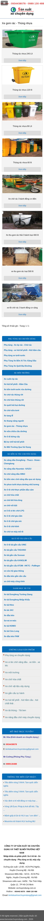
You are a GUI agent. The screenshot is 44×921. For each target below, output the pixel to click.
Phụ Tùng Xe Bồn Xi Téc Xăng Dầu (20, 361)
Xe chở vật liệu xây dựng (17, 686)
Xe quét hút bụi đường (14, 405)
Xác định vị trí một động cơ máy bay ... (21, 801)
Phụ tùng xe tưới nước (14, 355)
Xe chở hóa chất (13, 679)
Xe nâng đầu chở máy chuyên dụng (22, 717)
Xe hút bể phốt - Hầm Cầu (16, 384)
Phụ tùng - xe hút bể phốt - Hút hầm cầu (22, 350)
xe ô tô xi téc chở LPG (14, 511)
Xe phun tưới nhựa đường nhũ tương (21, 484)
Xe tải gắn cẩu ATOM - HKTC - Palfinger (22, 566)
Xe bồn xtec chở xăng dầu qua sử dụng (22, 479)
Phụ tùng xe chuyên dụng (17, 655)
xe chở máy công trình (14, 581)
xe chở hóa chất (11, 495)
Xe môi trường (12, 672)
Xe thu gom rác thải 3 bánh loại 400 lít (22, 235)
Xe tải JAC (9, 610)
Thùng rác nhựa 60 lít (22, 162)
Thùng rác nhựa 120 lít (22, 90)
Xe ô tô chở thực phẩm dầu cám (19, 490)
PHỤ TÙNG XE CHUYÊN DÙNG (21, 339)
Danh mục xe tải (21, 588)
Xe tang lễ (8, 416)
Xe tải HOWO (10, 626)
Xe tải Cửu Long (11, 631)
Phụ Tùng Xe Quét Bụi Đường (18, 366)
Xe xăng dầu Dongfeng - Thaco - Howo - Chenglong (22, 462)
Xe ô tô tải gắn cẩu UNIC (15, 545)
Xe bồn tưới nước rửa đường (17, 389)
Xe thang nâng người (14, 421)
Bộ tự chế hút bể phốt (14, 442)
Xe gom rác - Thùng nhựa (16, 426)
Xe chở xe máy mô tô (13, 532)
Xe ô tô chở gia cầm (13, 516)
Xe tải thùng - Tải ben (15, 710)
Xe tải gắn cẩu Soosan (14, 555)
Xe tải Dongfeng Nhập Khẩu (17, 600)
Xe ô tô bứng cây (12, 437)
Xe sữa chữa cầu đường (15, 431)
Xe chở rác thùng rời (13, 395)
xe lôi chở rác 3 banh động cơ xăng (22, 308)
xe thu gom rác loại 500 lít (22, 271)
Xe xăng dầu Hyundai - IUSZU (17, 469)
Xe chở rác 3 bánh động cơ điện (22, 199)
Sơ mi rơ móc (10, 621)
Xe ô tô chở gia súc (13, 521)
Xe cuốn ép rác (11, 379)
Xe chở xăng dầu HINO (14, 474)
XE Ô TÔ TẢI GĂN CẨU (21, 538)
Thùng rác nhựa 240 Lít (22, 54)
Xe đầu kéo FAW (11, 636)
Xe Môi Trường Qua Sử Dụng (17, 447)
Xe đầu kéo (9, 615)
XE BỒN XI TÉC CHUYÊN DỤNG (21, 454)
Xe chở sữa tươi (11, 410)
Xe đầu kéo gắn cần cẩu (15, 576)
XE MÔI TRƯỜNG (21, 373)
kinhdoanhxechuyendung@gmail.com (22, 749)
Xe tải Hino (9, 605)
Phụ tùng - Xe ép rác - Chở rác (18, 345)
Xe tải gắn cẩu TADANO (15, 550)
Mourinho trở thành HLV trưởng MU (20, 821)
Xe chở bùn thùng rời (14, 400)
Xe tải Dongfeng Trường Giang (18, 594)
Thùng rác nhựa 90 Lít (22, 126)
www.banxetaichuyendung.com (13, 919)
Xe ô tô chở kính (11, 526)
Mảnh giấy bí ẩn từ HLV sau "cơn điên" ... (22, 816)
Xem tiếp (22, 60)
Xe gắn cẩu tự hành (14, 693)
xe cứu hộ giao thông (14, 571)
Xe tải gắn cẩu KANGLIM (15, 560)
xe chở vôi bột (10, 505)
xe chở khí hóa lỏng (13, 500)
